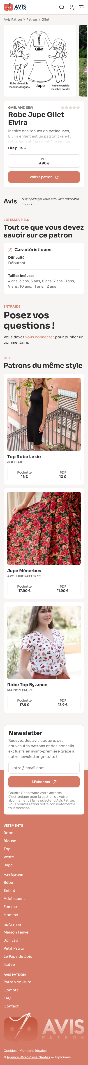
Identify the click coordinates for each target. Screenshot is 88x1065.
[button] (17, 148)
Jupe (8, 865)
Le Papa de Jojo (18, 956)
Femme (10, 906)
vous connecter (39, 337)
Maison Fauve (16, 932)
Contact (11, 1006)
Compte (11, 990)
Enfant (9, 890)
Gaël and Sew (20, 108)
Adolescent (14, 898)
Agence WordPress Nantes (28, 1057)
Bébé (8, 882)
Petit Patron (14, 948)
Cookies (10, 1051)
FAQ (7, 998)
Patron (31, 19)
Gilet (45, 19)
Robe (8, 832)
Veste (9, 857)
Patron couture (17, 982)
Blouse (10, 841)
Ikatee (9, 964)
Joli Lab (11, 940)
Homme (11, 914)
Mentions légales (33, 1051)
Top (7, 849)
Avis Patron (13, 19)
